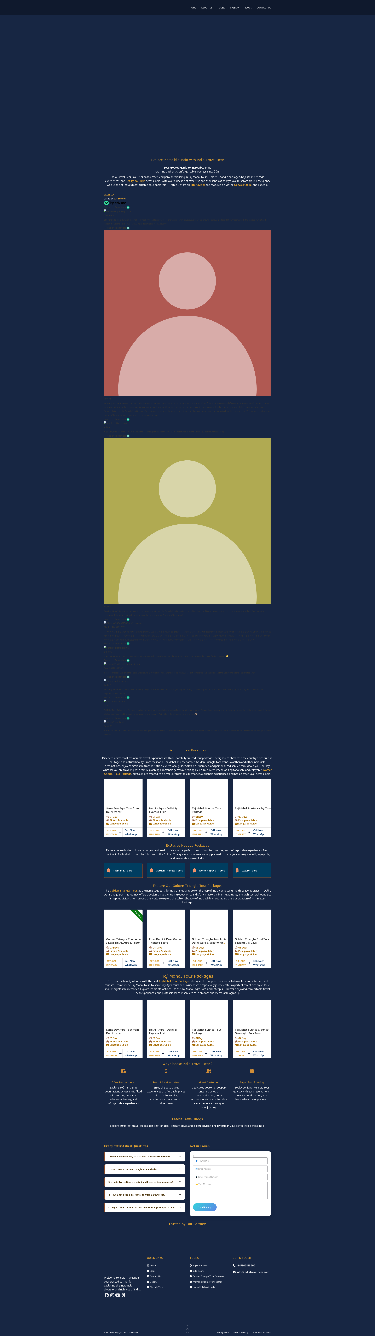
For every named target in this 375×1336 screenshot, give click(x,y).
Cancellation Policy (240, 1332)
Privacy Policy (223, 1332)
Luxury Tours (249, 870)
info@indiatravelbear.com (252, 1272)
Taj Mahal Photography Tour (253, 808)
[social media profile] (107, 1296)
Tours (221, 7)
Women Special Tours (212, 870)
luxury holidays (135, 180)
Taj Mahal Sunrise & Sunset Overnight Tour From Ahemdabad (252, 1033)
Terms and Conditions (261, 1332)
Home (193, 7)
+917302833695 (245, 1265)
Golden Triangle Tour (123, 890)
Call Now (130, 830)
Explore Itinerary (111, 832)
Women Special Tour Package (208, 1281)
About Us (206, 7)
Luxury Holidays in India (204, 1287)
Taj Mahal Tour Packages (174, 981)
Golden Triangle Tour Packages (208, 1276)
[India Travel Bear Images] (123, 791)
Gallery (235, 7)
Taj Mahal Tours (122, 870)
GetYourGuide (243, 184)
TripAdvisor (197, 184)
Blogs (248, 7)
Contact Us (264, 7)
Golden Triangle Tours (169, 870)
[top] (187, 1329)
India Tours (198, 1271)
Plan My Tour (156, 1287)
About (153, 1265)
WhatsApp (131, 834)
